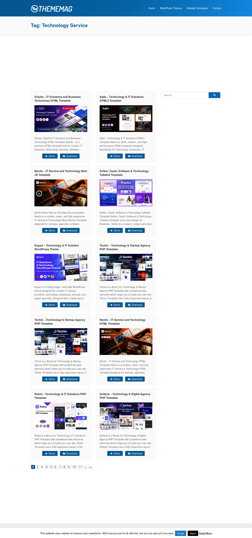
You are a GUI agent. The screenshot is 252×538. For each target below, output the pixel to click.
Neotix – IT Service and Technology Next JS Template (60, 173)
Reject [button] (193, 533)
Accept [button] (180, 533)
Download (71, 156)
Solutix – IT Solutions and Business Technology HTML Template (57, 98)
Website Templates (197, 8)
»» (90, 467)
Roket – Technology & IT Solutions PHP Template (60, 396)
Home (151, 8)
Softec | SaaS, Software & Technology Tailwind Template (124, 173)
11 (80, 467)
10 (74, 467)
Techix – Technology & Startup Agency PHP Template (125, 247)
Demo (51, 156)
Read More (205, 533)
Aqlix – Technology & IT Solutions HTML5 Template (122, 98)
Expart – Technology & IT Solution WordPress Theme (56, 247)
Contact (217, 8)
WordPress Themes (171, 8)
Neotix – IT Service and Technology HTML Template (123, 321)
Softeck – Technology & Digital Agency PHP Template (125, 396)
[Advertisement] (126, 62)
